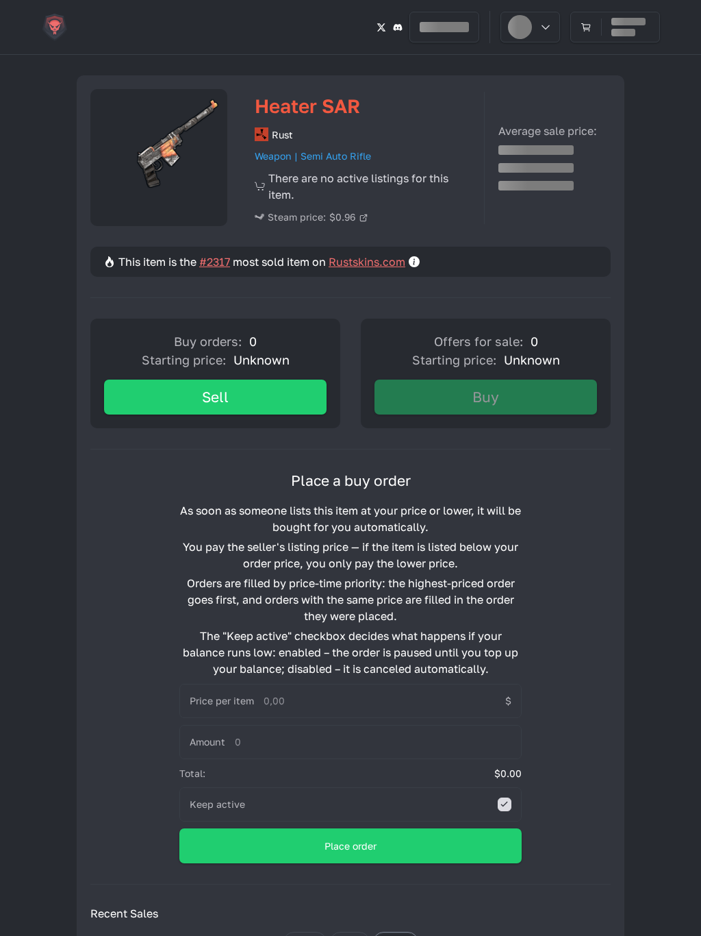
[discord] (398, 27)
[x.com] (381, 27)
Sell (215, 397)
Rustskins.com (367, 262)
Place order (350, 846)
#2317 (214, 262)
